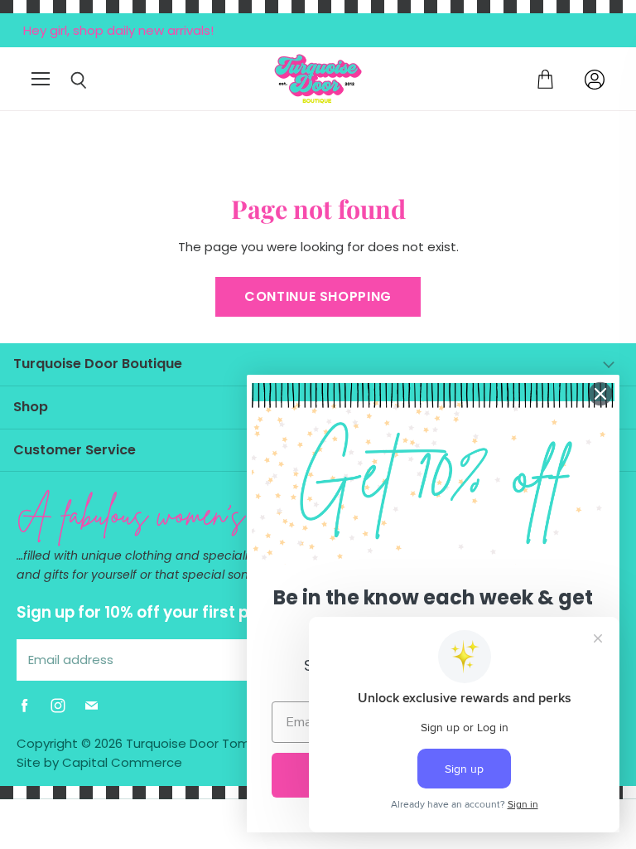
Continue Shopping (318, 296)
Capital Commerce (122, 762)
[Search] (66, 80)
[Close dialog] (600, 393)
